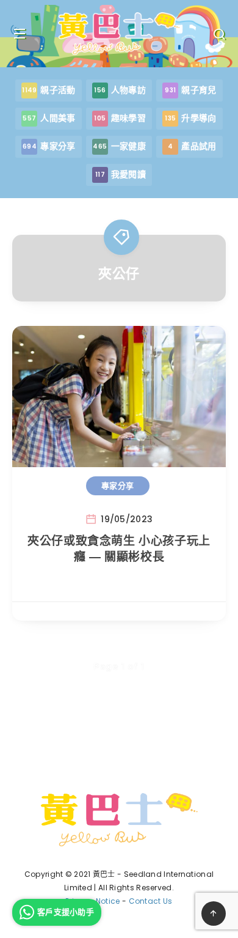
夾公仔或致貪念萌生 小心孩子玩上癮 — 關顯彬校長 (119, 549)
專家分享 (117, 485)
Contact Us (151, 901)
